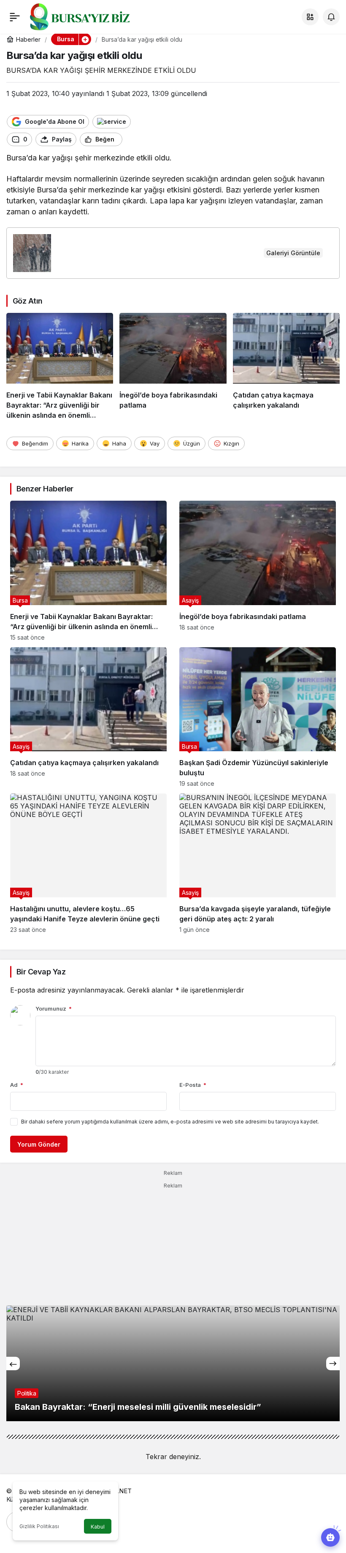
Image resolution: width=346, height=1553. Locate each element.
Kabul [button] (98, 1527)
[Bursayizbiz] (93, 16)
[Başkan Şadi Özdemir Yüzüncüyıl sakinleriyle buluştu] (257, 717)
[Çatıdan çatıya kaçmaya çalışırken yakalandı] (286, 367)
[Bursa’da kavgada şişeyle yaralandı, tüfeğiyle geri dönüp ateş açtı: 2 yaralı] (257, 863)
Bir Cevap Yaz (40, 971)
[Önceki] (13, 1363)
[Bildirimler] (331, 16)
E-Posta (192, 1084)
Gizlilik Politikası (39, 1526)
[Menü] (14, 16)
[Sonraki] (333, 1363)
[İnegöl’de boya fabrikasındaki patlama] (172, 367)
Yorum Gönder (38, 1144)
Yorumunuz (53, 1008)
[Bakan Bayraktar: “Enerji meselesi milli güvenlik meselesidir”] (173, 1363)
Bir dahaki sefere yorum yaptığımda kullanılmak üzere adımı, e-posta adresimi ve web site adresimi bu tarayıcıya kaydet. (170, 1121)
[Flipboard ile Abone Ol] (111, 121)
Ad (16, 1084)
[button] (310, 16)
